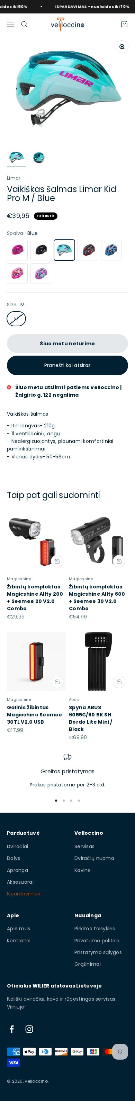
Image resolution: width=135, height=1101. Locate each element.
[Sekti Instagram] (29, 1029)
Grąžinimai (87, 964)
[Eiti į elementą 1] (16, 158)
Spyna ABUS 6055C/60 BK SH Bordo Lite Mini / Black (90, 718)
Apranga (17, 870)
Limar (13, 178)
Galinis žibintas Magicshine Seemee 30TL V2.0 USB (34, 714)
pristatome (61, 784)
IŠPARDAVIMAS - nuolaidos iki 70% (88, 6)
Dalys (13, 858)
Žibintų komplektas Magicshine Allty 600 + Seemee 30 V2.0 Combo (97, 597)
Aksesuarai (20, 882)
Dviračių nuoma (94, 858)
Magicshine (19, 579)
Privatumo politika (96, 940)
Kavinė (82, 870)
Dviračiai (17, 846)
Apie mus (18, 928)
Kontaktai (19, 940)
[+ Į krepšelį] (57, 561)
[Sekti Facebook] (11, 1029)
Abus (74, 699)
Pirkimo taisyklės (94, 928)
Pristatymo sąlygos (98, 952)
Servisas (84, 846)
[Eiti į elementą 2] (38, 158)
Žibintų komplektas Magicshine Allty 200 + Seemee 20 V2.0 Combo (35, 597)
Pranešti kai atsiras (67, 365)
